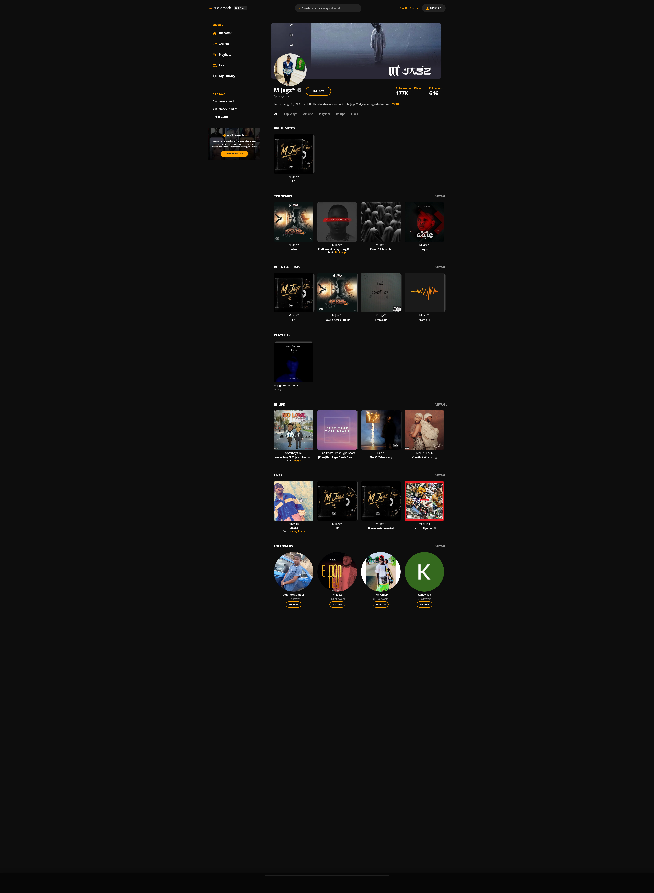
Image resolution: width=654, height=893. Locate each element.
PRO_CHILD (381, 594)
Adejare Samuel (293, 594)
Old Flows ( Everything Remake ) (337, 249)
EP (293, 181)
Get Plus (240, 8)
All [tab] (276, 114)
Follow (318, 91)
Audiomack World (224, 101)
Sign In (414, 8)
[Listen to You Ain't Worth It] (424, 430)
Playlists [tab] (324, 114)
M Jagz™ (294, 177)
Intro (293, 249)
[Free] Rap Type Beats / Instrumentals (337, 457)
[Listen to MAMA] (293, 501)
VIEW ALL (441, 196)
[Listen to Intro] (293, 222)
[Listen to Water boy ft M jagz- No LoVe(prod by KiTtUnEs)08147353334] (293, 430)
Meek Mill (424, 524)
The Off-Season (379, 457)
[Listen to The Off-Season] (381, 430)
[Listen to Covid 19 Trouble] (381, 222)
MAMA (293, 528)
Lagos (424, 249)
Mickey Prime (297, 531)
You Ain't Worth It (423, 457)
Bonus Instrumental (381, 528)
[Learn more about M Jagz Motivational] (293, 362)
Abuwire (294, 524)
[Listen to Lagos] (424, 222)
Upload (436, 8)
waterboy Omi (293, 453)
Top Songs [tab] (290, 114)
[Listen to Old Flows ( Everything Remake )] (337, 222)
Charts (224, 44)
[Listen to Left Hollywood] (424, 501)
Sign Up (404, 8)
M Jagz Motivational (286, 385)
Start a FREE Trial (234, 153)
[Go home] (219, 8)
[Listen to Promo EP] (381, 292)
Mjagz (297, 460)
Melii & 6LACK (424, 453)
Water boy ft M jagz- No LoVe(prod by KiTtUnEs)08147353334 (294, 457)
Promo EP (381, 320)
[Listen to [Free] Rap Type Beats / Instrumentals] (337, 430)
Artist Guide (220, 117)
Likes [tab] (354, 114)
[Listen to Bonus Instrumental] (381, 501)
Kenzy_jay (424, 594)
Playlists (225, 54)
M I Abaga (341, 252)
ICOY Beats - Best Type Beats (337, 453)
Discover (225, 33)
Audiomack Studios (225, 109)
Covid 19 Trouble (381, 249)
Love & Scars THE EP (337, 320)
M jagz (337, 594)
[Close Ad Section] (256, 132)
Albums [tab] (308, 114)
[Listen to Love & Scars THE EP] (337, 292)
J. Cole (380, 453)
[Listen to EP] (293, 154)
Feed (222, 65)
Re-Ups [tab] (340, 114)
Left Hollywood (423, 528)
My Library (227, 76)
